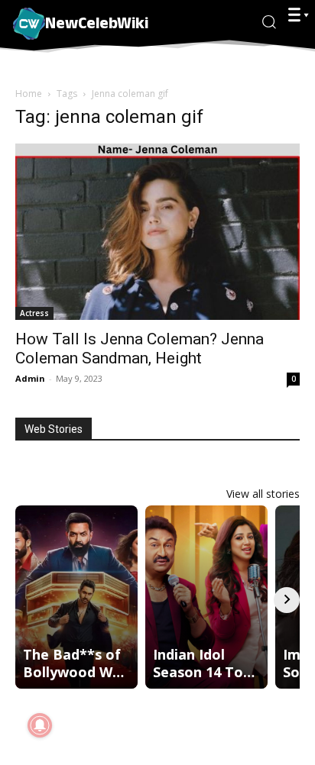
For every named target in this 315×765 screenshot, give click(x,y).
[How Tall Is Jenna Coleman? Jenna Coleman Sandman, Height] (157, 232)
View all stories (263, 493)
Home (28, 93)
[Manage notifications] (40, 725)
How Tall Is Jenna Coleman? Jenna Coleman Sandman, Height (139, 348)
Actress (34, 313)
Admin (30, 378)
